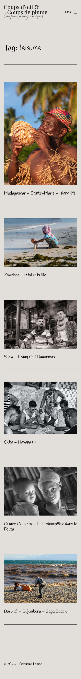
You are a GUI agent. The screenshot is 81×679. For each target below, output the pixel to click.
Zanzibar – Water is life (25, 275)
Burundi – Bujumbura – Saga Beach (35, 611)
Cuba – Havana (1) (20, 442)
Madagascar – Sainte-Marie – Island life (39, 193)
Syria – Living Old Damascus (29, 357)
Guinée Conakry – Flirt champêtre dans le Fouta (40, 526)
